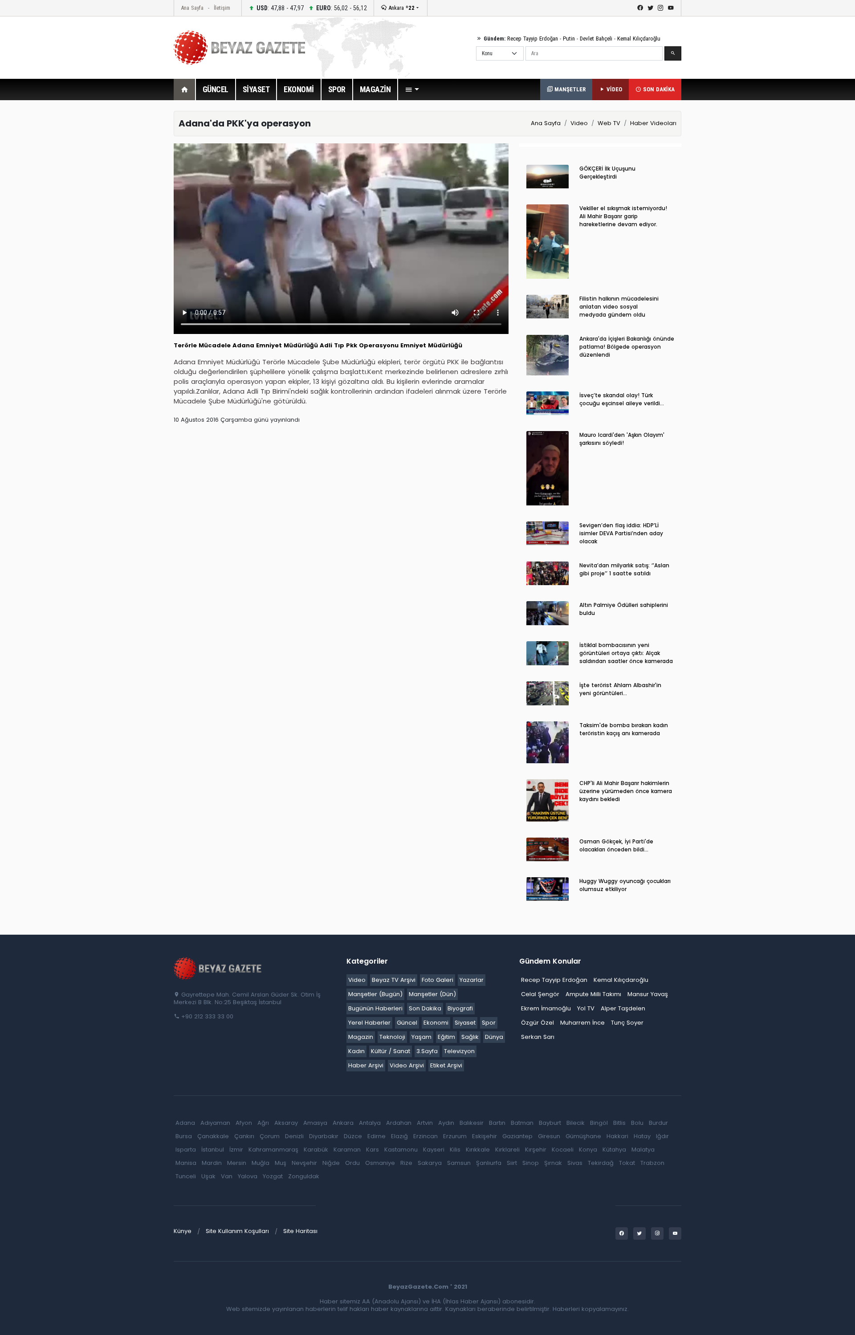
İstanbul (212, 1149)
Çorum (270, 1136)
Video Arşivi (407, 1065)
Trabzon (652, 1163)
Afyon (244, 1123)
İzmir (236, 1149)
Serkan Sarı (537, 1037)
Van (226, 1176)
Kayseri (433, 1149)
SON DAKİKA (658, 89)
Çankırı (244, 1136)
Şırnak (553, 1163)
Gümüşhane (583, 1136)
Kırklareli (507, 1149)
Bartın (497, 1123)
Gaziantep (517, 1136)
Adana (185, 1123)
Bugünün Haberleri (375, 1008)
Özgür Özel (537, 1022)
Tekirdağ (601, 1163)
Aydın (446, 1123)
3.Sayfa (427, 1051)
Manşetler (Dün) (432, 994)
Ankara (401, 7)
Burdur (658, 1123)
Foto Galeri (437, 980)
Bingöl (599, 1123)
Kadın (356, 1051)
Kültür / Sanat (390, 1051)
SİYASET (256, 89)
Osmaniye (380, 1163)
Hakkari (617, 1136)
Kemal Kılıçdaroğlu (638, 38)
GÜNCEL (215, 89)
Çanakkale (213, 1136)
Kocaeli (563, 1149)
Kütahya (614, 1149)
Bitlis (619, 1123)
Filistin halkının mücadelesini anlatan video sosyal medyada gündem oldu (619, 306)
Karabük (316, 1149)
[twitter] (650, 8)
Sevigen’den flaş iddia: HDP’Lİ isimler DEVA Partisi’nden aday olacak (621, 533)
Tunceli (185, 1176)
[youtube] (671, 8)
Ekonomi (435, 1022)
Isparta (185, 1149)
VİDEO (613, 89)
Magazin (360, 1037)
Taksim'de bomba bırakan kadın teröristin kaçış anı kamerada (623, 729)
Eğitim (446, 1037)
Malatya (643, 1149)
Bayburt (550, 1123)
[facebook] (640, 8)
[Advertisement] (124, 244)
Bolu (637, 1123)
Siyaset (465, 1022)
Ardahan (398, 1123)
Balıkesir (472, 1123)
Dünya (494, 1037)
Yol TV (585, 1008)
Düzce (353, 1136)
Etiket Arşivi (446, 1065)
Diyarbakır (323, 1136)
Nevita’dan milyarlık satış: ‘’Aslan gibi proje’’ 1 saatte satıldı (624, 569)
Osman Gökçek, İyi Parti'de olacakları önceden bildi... (616, 845)
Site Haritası (300, 1231)
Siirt (512, 1163)
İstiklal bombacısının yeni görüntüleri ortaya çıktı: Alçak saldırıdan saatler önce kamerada (626, 653)
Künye (182, 1231)
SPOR (337, 89)
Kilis (455, 1149)
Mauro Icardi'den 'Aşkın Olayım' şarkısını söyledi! (621, 439)
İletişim (222, 7)
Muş (280, 1163)
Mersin (236, 1163)
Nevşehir (304, 1163)
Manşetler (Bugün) (375, 994)
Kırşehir (535, 1149)
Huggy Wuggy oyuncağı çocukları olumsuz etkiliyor (625, 885)
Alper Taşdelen (623, 1008)
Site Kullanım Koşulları (237, 1231)
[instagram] (660, 8)
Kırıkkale (478, 1149)
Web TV (609, 123)
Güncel (407, 1022)
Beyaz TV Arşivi (393, 980)
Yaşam (421, 1037)
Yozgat (273, 1176)
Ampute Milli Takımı (593, 994)
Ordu (352, 1163)
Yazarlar (472, 980)
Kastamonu (401, 1149)
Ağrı (263, 1123)
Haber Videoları (653, 123)
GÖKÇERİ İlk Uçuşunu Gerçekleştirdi (607, 172)
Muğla (260, 1163)
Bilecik (575, 1123)
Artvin (425, 1123)
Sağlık (470, 1037)
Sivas (574, 1163)
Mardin (212, 1163)
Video (579, 123)
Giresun (549, 1136)
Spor (489, 1022)
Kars (372, 1149)
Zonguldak (303, 1176)
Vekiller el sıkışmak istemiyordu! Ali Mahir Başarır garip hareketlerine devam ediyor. (623, 216)
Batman (522, 1123)
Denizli (294, 1136)
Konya (588, 1149)
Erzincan (425, 1136)
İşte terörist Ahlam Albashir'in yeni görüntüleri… (620, 689)
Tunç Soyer (627, 1022)
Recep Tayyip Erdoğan (532, 38)
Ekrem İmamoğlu (546, 1008)
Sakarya (430, 1163)
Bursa (183, 1136)
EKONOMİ (299, 89)
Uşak (208, 1176)
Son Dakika (425, 1008)
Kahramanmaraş (273, 1149)
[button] (412, 89)
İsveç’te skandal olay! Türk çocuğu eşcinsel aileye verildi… (621, 399)
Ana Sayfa (192, 7)
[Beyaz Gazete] (218, 968)
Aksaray (286, 1123)
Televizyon (459, 1051)
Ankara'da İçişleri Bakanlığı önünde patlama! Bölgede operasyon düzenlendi (626, 346)
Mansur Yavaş (647, 994)
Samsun (459, 1163)
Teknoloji (392, 1037)
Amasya (315, 1123)
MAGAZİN (375, 89)
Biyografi (460, 1008)
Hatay (642, 1136)
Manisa (185, 1163)
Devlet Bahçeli (596, 38)
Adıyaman (215, 1123)
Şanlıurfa (488, 1163)
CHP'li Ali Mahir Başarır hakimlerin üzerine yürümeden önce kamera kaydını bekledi (625, 791)
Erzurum (455, 1136)
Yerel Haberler (369, 1022)
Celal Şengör (540, 994)
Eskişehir (484, 1136)
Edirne (376, 1136)
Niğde (331, 1163)
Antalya (370, 1123)
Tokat (627, 1163)
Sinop (530, 1163)
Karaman (347, 1149)
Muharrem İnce (582, 1022)
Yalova (247, 1176)
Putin (569, 38)
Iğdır (662, 1136)
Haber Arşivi (365, 1065)
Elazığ (399, 1136)
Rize (406, 1163)
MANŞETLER (569, 89)
